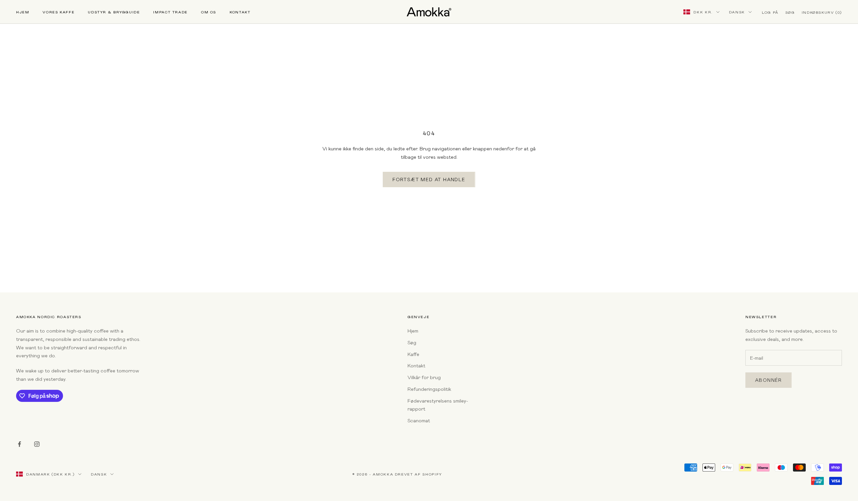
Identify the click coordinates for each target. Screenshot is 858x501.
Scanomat (419, 420)
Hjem (22, 12)
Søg (412, 342)
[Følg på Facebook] (19, 444)
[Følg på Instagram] (37, 444)
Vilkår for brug (424, 377)
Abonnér (768, 380)
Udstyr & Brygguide (114, 12)
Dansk (737, 12)
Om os (208, 12)
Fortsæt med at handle (428, 179)
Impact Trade (170, 12)
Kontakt (240, 12)
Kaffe (413, 354)
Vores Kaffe (58, 12)
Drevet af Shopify (418, 474)
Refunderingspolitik (429, 389)
